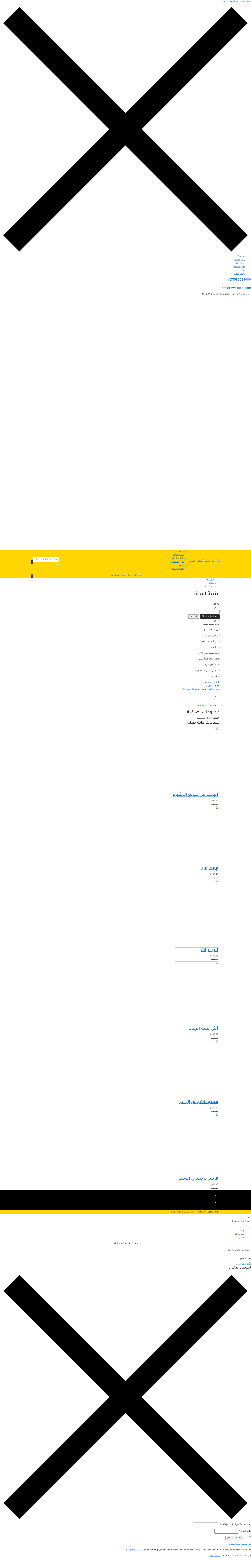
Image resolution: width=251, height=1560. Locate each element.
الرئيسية (210, 580)
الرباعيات (209, 950)
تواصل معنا (239, 274)
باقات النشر (239, 263)
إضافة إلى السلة (209, 616)
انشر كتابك (239, 260)
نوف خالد (185, 689)
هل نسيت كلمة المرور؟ (240, 1544)
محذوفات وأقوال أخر (198, 1102)
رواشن (210, 583)
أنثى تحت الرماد (203, 1029)
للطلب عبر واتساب (211, 682)
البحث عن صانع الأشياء (195, 795)
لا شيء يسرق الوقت (198, 1179)
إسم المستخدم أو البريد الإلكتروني (234, 1525)
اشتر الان (193, 616)
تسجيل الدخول (233, 1538)
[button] (32, 562)
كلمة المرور (245, 1531)
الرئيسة (241, 256)
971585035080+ (239, 280)
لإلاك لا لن (208, 869)
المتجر (242, 270)
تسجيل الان (214, 1556)
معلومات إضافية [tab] (206, 706)
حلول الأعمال (239, 267)
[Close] (250, 1227)
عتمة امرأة (196, 689)
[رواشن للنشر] (236, 2)
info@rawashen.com (236, 288)
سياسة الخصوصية (135, 1550)
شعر (204, 689)
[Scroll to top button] (244, 1553)
